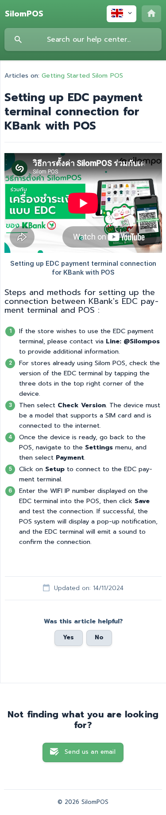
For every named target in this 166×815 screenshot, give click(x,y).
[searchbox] (83, 39)
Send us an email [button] (90, 752)
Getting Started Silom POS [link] (82, 75)
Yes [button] (68, 637)
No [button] (99, 637)
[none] (24, 13)
